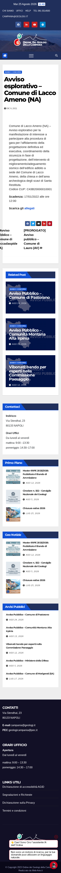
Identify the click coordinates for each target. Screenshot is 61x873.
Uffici (19, 11)
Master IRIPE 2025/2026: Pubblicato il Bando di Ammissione (36, 474)
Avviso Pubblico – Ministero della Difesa (27, 660)
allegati (29, 208)
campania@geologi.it (15, 16)
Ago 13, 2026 (19, 344)
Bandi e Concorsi (13, 72)
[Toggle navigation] (31, 55)
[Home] (4, 55)
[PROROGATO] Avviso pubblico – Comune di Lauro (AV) (35, 239)
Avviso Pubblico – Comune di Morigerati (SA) (30, 673)
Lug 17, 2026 (16, 679)
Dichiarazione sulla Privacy (18, 802)
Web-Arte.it (37, 870)
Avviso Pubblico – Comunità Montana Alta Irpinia (27, 334)
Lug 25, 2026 (33, 513)
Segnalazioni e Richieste (17, 794)
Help (28, 11)
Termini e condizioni (14, 810)
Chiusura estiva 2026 (34, 508)
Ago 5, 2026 (32, 499)
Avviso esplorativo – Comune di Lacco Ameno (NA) (30, 89)
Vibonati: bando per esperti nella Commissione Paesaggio (27, 373)
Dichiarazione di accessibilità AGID (23, 786)
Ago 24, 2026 (19, 303)
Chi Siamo (8, 11)
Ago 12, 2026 (19, 385)
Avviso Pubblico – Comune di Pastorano (29, 295)
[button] (56, 55)
